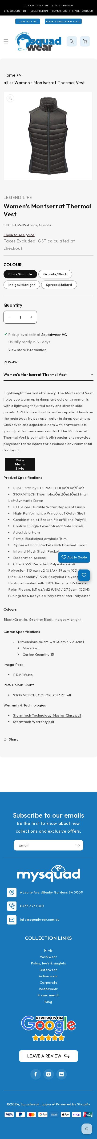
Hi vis (48, 950)
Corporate (48, 982)
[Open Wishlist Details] (84, 575)
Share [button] (14, 739)
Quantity (13, 305)
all (6, 82)
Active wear (48, 976)
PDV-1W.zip (23, 674)
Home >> (12, 75)
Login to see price (19, 235)
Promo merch (49, 995)
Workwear (48, 957)
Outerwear (48, 970)
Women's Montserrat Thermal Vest (49, 82)
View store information (27, 350)
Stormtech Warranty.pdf (33, 721)
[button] (6, 41)
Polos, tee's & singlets (48, 963)
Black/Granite (20, 274)
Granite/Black (55, 274)
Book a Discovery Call (63, 21)
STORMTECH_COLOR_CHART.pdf (42, 695)
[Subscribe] (78, 845)
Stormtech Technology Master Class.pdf (47, 715)
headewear (48, 989)
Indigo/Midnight (21, 285)
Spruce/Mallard (59, 285)
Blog (48, 1002)
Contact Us (27, 21)
